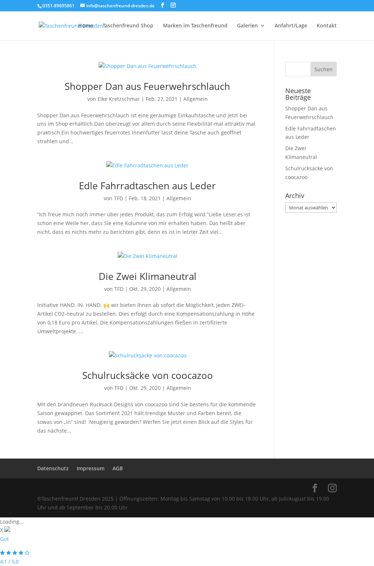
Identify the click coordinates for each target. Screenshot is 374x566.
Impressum (90, 468)
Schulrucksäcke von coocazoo (147, 375)
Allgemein (195, 98)
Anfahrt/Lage (291, 26)
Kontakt (327, 26)
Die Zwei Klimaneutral (147, 276)
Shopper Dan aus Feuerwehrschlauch (147, 86)
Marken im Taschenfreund (195, 26)
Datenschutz (53, 468)
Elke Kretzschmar (119, 98)
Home (85, 26)
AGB (117, 468)
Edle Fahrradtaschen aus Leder (147, 185)
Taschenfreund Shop (128, 26)
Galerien (247, 26)
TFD (118, 198)
